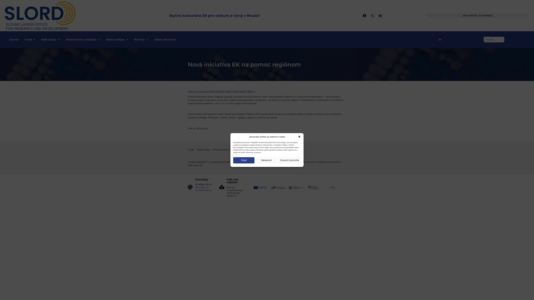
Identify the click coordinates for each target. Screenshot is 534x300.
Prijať (244, 160)
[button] (299, 136)
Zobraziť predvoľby (289, 160)
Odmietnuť (266, 160)
